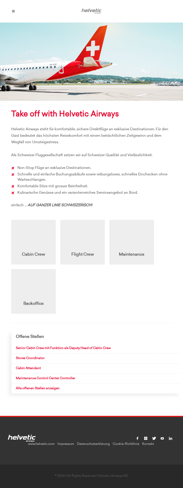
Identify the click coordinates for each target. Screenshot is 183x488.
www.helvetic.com (41, 444)
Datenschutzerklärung (93, 444)
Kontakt (148, 444)
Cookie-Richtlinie (126, 444)
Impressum (66, 444)
